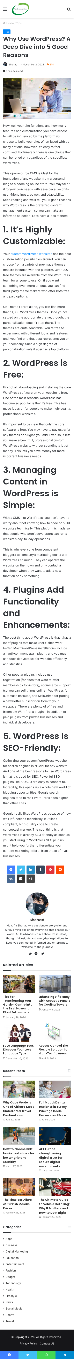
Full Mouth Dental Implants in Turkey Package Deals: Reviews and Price (53, 1108)
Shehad (12, 64)
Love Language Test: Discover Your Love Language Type (18, 1049)
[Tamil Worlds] (20, 9)
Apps (9, 1238)
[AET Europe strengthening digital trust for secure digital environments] (55, 1136)
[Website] (31, 953)
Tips (19, 23)
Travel (10, 1321)
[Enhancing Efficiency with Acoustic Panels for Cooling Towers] (55, 984)
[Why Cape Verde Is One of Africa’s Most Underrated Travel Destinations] (19, 1089)
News (9, 1302)
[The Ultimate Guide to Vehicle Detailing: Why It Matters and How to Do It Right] (55, 1187)
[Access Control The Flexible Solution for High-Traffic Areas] (55, 1033)
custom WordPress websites (31, 254)
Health (10, 1289)
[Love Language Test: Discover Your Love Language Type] (19, 1033)
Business (11, 1245)
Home (10, 23)
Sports (10, 1314)
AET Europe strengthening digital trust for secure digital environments (50, 1157)
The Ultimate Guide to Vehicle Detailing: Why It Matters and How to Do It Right (54, 1206)
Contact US (47, 1343)
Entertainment (15, 1264)
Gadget (10, 1276)
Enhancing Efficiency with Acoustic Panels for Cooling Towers (54, 1001)
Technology (13, 1283)
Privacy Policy (28, 1343)
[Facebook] (11, 870)
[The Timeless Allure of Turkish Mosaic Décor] (19, 1187)
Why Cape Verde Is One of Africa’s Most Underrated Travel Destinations (18, 1108)
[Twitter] (21, 870)
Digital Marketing (17, 1251)
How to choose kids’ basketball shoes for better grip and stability (18, 1155)
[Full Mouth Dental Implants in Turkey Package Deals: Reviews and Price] (55, 1089)
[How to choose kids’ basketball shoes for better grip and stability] (19, 1136)
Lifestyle (11, 1295)
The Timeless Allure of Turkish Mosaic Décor (17, 1204)
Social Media (14, 1308)
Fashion (11, 1270)
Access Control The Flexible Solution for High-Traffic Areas (54, 1049)
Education (12, 1257)
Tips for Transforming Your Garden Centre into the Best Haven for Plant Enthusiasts (17, 1004)
